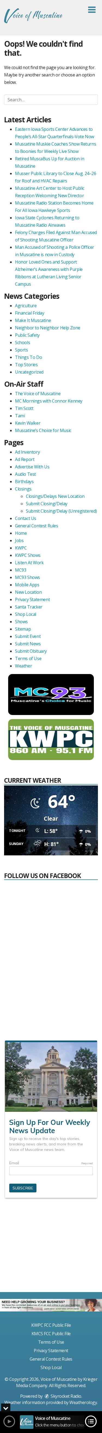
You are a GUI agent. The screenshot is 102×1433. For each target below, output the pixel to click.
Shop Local (25, 614)
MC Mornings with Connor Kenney (48, 401)
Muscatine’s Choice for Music (43, 430)
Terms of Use (28, 658)
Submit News (28, 644)
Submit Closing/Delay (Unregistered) (61, 511)
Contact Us (25, 518)
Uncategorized (29, 372)
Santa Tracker (28, 607)
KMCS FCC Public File (51, 1334)
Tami (20, 416)
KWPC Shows (28, 555)
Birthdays (24, 481)
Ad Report (24, 459)
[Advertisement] (51, 1247)
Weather (23, 666)
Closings (23, 489)
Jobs (19, 540)
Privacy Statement (32, 599)
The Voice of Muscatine (37, 394)
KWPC (21, 548)
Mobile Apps (27, 585)
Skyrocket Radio (65, 1396)
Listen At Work (29, 563)
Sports (21, 350)
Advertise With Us (32, 467)
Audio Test (25, 474)
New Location (28, 592)
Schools (22, 342)
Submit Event (28, 636)
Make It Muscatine (33, 320)
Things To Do (28, 357)
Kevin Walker (27, 423)
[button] (92, 9)
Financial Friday (29, 313)
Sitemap (23, 629)
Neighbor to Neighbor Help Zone (47, 328)
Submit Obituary (31, 651)
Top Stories (26, 365)
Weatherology (83, 1402)
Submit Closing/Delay (46, 504)
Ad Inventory (27, 452)
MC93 (20, 570)
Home (21, 533)
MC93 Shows (27, 577)
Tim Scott (24, 408)
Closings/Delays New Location (55, 496)
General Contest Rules (36, 526)
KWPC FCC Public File (51, 1325)
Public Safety (27, 335)
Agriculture (26, 306)
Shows (21, 622)
